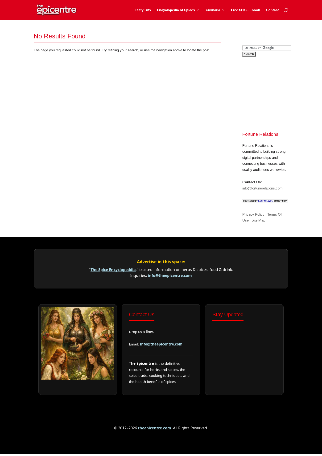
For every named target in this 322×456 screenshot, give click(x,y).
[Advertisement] (277, 93)
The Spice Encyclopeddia (113, 269)
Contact (272, 10)
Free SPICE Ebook (245, 10)
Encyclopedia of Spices (176, 10)
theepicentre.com (154, 428)
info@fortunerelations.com (262, 188)
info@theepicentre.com (170, 275)
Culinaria (213, 10)
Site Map (258, 220)
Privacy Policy (253, 214)
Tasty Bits (143, 10)
